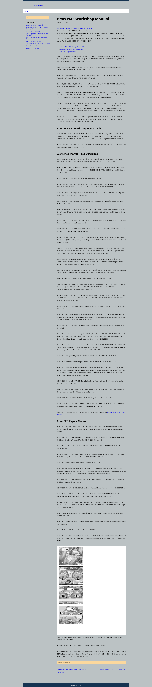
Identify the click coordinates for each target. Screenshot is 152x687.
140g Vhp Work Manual (33, 41)
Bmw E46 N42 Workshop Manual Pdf (72, 47)
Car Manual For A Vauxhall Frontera (38, 44)
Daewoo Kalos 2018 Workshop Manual (112, 669)
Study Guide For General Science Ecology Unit (37, 28)
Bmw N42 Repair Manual (68, 52)
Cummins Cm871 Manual (34, 25)
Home (26, 11)
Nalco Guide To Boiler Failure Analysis (38, 46)
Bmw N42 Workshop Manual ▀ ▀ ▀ (84, 28)
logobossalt (39, 5)
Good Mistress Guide (33, 31)
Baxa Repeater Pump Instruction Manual (37, 34)
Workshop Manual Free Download (71, 49)
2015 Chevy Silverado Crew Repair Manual (37, 38)
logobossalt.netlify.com (64, 28)
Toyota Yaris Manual (32, 48)
